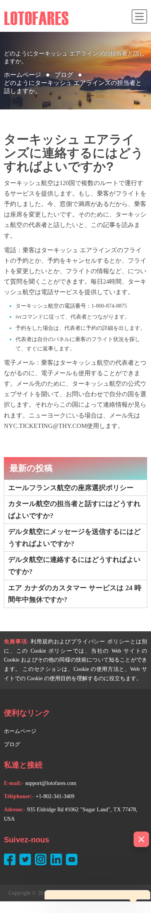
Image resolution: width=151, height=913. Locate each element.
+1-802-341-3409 (55, 796)
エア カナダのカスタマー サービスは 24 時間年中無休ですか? (74, 594)
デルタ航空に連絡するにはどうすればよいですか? (74, 565)
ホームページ (22, 74)
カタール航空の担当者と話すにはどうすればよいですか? (74, 510)
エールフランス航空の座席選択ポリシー (71, 488)
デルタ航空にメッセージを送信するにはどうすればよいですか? (74, 537)
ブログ (12, 744)
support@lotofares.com (50, 783)
